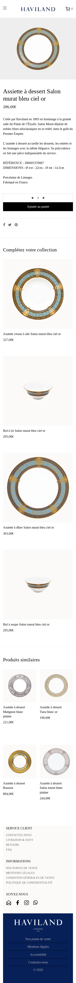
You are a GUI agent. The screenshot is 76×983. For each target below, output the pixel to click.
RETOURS (12, 844)
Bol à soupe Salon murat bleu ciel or (26, 624)
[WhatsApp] (35, 902)
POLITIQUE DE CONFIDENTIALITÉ (29, 882)
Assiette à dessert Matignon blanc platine (14, 711)
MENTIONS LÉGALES (20, 872)
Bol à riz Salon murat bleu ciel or (24, 430)
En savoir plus (34, 346)
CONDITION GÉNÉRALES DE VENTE (30, 877)
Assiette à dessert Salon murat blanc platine (51, 788)
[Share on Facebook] (4, 225)
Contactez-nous (38, 962)
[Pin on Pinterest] (16, 225)
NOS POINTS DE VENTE (22, 868)
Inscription (8, 902)
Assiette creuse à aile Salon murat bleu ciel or (32, 334)
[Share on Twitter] (10, 225)
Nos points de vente (38, 939)
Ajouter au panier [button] (12, 346)
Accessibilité (38, 954)
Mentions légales (38, 946)
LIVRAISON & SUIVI (19, 840)
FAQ (9, 849)
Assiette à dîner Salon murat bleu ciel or (28, 527)
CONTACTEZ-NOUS (19, 835)
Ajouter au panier (38, 206)
